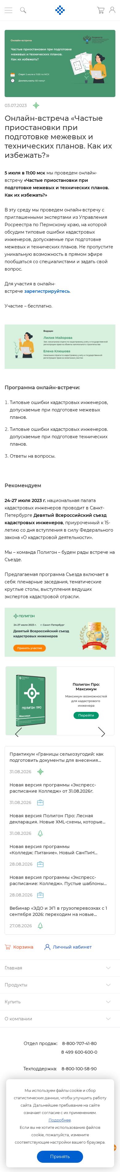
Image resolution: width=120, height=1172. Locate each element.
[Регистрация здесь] (60, 346)
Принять (60, 1156)
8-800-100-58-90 (79, 1069)
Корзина (23, 947)
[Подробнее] (60, 632)
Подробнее (60, 1120)
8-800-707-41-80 (79, 1043)
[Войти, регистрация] (112, 10)
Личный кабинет (72, 947)
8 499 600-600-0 (79, 1052)
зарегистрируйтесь (47, 291)
